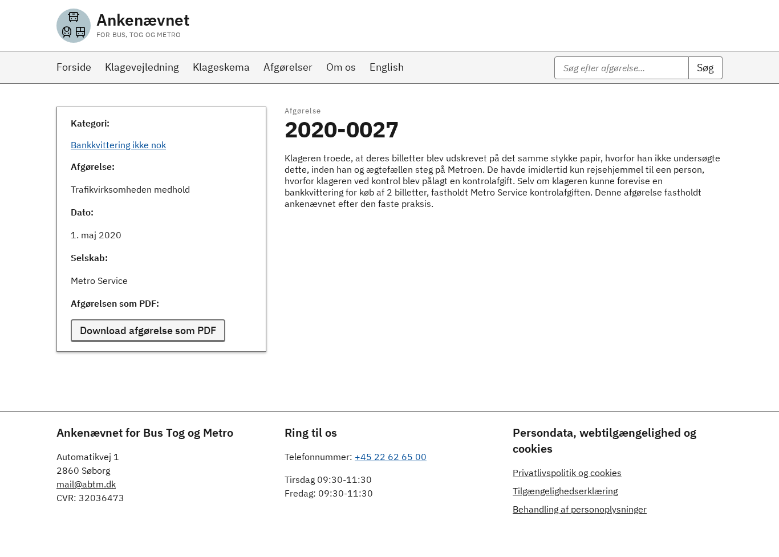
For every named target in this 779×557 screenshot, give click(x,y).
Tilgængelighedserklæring (565, 491)
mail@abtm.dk (86, 484)
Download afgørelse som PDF (148, 330)
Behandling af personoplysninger (580, 509)
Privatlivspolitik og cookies (567, 472)
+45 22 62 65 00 (391, 456)
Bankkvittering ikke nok (118, 145)
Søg (705, 67)
